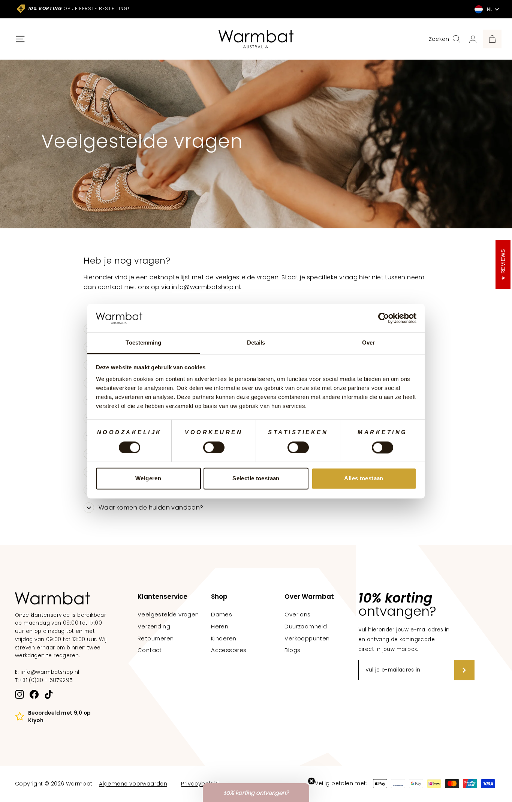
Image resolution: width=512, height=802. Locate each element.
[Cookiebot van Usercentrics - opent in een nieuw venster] (383, 318)
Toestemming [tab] (143, 343)
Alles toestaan (363, 478)
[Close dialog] (393, 300)
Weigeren (148, 478)
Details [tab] (256, 343)
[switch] (214, 447)
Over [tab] (368, 343)
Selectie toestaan (255, 478)
